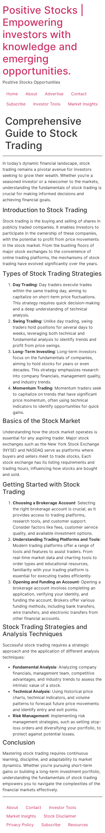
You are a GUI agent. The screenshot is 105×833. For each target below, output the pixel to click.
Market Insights (83, 103)
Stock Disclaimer (60, 816)
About (31, 93)
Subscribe (15, 103)
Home (12, 93)
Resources (78, 824)
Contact (79, 93)
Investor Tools (46, 103)
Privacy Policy (20, 824)
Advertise (54, 93)
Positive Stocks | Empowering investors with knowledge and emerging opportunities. (43, 40)
